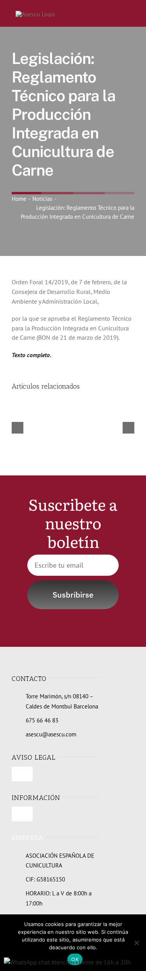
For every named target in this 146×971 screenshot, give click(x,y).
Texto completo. (31, 355)
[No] (136, 943)
